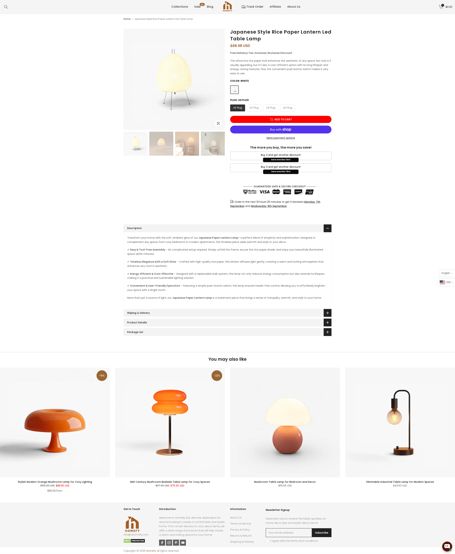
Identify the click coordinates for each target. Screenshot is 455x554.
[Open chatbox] (447, 547)
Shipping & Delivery (242, 542)
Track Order (254, 7)
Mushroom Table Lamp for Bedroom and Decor (285, 482)
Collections (179, 7)
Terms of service (240, 523)
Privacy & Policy (240, 529)
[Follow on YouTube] (183, 543)
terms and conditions (304, 541)
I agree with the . (294, 541)
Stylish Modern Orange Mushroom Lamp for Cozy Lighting (55, 482)
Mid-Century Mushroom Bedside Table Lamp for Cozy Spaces (170, 482)
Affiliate (275, 7)
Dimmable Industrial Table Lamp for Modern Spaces (400, 482)
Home (127, 19)
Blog (210, 7)
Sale (199, 6)
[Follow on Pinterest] (176, 543)
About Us (293, 7)
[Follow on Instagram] (169, 543)
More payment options (281, 138)
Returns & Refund (240, 535)
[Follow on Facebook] (162, 543)
